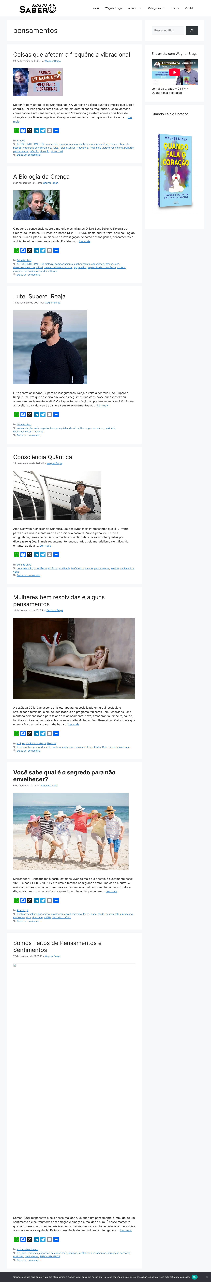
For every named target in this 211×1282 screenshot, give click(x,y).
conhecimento (87, 144)
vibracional (57, 151)
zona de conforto (61, 917)
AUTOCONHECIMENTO (30, 144)
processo (127, 914)
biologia (49, 264)
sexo (112, 747)
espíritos (53, 568)
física (55, 147)
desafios (74, 428)
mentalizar (84, 1253)
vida (28, 917)
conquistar (62, 428)
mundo (89, 568)
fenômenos (77, 568)
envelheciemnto (73, 914)
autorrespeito (41, 428)
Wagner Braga (113, 8)
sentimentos (127, 568)
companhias (52, 144)
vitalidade (37, 917)
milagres (18, 271)
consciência (102, 144)
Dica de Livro (24, 260)
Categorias (154, 8)
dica (24, 1253)
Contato (190, 8)
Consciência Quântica (42, 456)
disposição (44, 914)
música (119, 147)
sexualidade (123, 747)
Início (95, 8)
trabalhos (38, 431)
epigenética (80, 267)
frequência (82, 147)
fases (86, 914)
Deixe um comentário (28, 154)
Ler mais (84, 241)
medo (101, 914)
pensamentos (20, 151)
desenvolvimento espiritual (28, 267)
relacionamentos (22, 431)
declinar (21, 914)
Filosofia (51, 743)
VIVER (47, 917)
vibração (44, 151)
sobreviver (19, 917)
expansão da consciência (37, 147)
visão (16, 571)
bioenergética (24, 747)
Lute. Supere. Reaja (39, 296)
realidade (18, 1256)
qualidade (110, 428)
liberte (83, 428)
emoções (33, 1253)
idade (93, 914)
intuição (73, 1253)
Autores (132, 8)
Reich (105, 747)
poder (43, 271)
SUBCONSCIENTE (50, 1256)
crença (109, 264)
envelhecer (57, 914)
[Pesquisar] (192, 30)
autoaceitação (25, 428)
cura (116, 264)
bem (52, 428)
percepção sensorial (118, 1253)
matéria (121, 267)
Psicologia (22, 910)
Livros (175, 8)
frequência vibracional (102, 147)
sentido (115, 568)
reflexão (34, 151)
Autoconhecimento (27, 1249)
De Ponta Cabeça (36, 743)
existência (64, 568)
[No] (207, 1277)
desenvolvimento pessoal (58, 267)
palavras (129, 147)
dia (18, 1253)
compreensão (24, 568)
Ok (194, 1277)
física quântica (67, 147)
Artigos (21, 140)
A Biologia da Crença (41, 176)
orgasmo (69, 747)
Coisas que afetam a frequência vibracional (71, 54)
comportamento (69, 144)
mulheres (58, 747)
